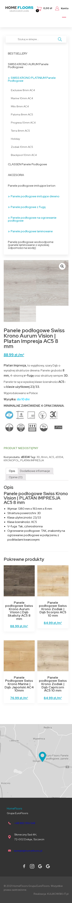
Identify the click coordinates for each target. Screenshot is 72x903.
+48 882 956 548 (24, 823)
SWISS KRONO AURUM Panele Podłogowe (28, 65)
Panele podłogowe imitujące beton (31, 186)
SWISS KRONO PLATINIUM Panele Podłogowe (32, 79)
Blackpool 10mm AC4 (24, 155)
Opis (12, 471)
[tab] (12, 471)
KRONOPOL (11, 460)
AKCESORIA (16, 175)
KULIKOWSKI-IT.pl (57, 893)
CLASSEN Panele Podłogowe (27, 164)
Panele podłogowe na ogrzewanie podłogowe (32, 219)
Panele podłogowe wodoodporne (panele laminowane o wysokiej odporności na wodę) (31, 245)
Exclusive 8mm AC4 (23, 90)
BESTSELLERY (18, 53)
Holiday (15, 138)
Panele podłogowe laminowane (32, 231)
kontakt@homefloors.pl (28, 850)
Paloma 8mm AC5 (22, 114)
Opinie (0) (16, 477)
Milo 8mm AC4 (20, 106)
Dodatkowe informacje (35, 471)
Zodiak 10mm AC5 (22, 147)
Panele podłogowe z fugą (28, 207)
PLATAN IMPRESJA (32, 460)
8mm (44, 457)
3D (38, 457)
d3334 (59, 457)
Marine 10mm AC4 (22, 98)
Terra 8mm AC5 (20, 130)
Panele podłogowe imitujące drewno (35, 196)
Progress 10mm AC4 (23, 122)
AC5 (51, 457)
